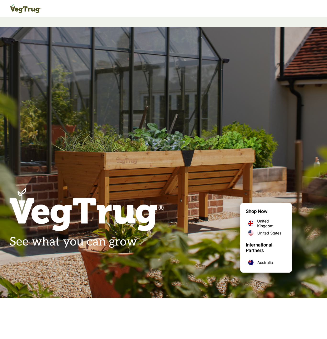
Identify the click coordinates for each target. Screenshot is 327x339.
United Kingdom (265, 223)
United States (269, 233)
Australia (265, 262)
